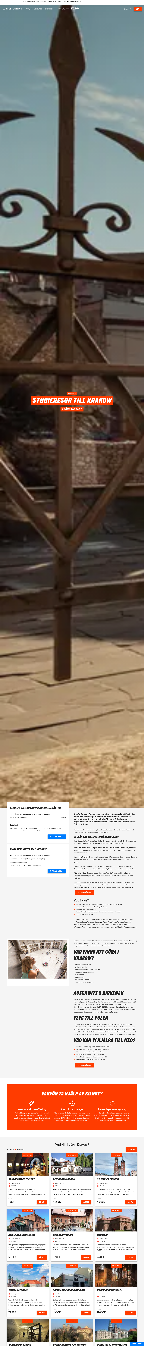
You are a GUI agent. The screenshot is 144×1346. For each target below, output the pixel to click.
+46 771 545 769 (62, 9)
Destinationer (18, 9)
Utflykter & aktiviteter (34, 9)
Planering (49, 9)
